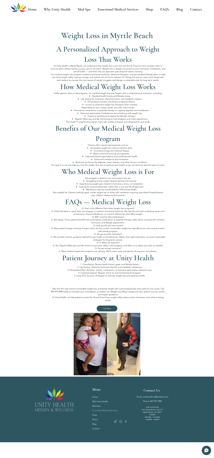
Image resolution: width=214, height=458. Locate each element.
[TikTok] (115, 421)
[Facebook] (126, 421)
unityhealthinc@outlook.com (155, 396)
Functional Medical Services (104, 410)
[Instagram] (121, 421)
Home (95, 397)
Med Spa (96, 406)
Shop (94, 415)
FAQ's (95, 419)
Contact (96, 428)
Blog (94, 424)
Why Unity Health (100, 401)
